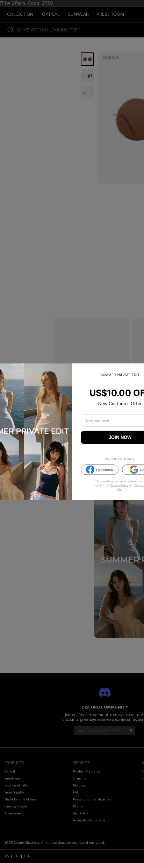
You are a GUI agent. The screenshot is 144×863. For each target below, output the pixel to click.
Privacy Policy (119, 485)
